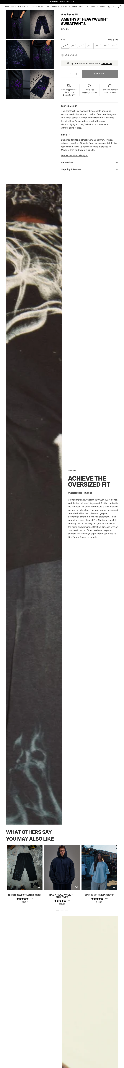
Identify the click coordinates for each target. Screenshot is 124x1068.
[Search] (114, 6)
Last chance (52, 6)
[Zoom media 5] (18, 84)
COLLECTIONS (37, 6)
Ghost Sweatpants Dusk (24, 895)
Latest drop (10, 6)
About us (83, 6)
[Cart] (120, 6)
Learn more (106, 63)
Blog (102, 6)
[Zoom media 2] (42, 24)
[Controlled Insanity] (74, 6)
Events (94, 6)
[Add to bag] (39, 886)
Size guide (113, 39)
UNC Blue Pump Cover (99, 895)
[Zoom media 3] (18, 54)
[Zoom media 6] (42, 84)
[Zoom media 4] (42, 54)
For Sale (65, 6)
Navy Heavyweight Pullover (62, 896)
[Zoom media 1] (18, 24)
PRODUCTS (23, 6)
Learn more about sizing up (74, 155)
